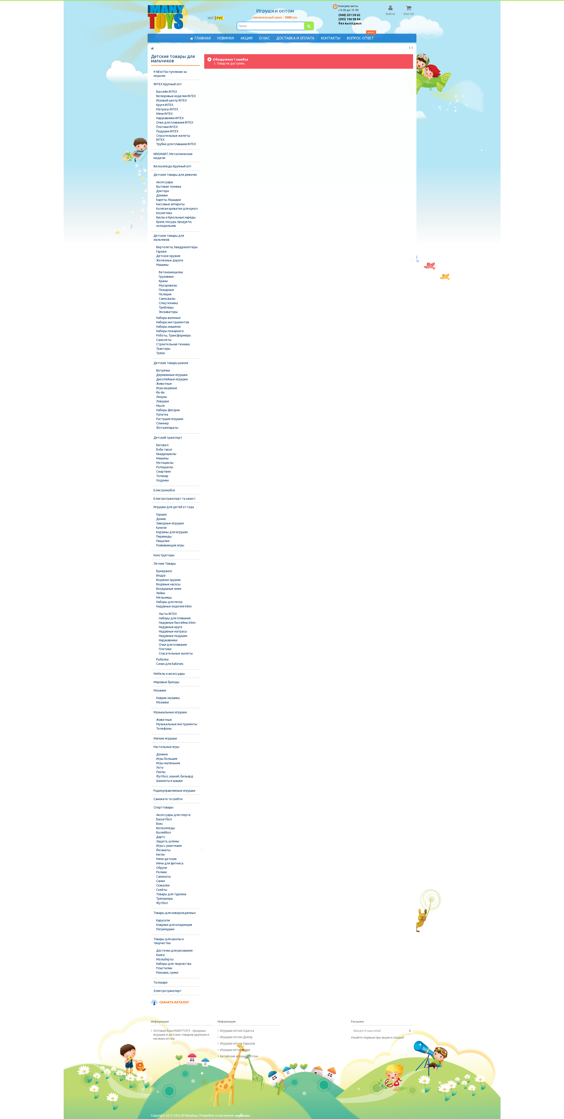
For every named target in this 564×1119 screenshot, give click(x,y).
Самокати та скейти (168, 799)
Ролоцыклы (164, 467)
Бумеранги (164, 571)
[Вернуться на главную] (152, 48)
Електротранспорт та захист (175, 498)
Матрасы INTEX (167, 109)
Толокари (160, 982)
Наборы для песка (169, 602)
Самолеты (163, 340)
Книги (160, 955)
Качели (161, 527)
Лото (159, 767)
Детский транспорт (168, 437)
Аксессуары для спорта (173, 815)
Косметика (164, 213)
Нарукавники (168, 640)
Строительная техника (173, 344)
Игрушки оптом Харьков (237, 1043)
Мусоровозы (168, 285)
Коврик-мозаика (168, 698)
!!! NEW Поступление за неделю (170, 74)
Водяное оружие (168, 580)
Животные (164, 383)
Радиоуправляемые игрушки (174, 790)
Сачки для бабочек (169, 664)
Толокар (162, 476)
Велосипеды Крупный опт (172, 166)
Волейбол (163, 832)
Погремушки (165, 929)
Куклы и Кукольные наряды (176, 217)
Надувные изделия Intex (174, 606)
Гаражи (161, 251)
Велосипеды (165, 828)
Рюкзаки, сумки (167, 972)
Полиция (165, 294)
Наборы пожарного (170, 331)
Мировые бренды (166, 682)
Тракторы (163, 348)
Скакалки (163, 885)
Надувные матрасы (173, 631)
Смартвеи (163, 471)
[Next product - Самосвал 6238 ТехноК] (412, 47)
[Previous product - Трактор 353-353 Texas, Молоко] (409, 47)
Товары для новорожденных (175, 913)
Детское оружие (168, 256)
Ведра (160, 575)
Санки (160, 881)
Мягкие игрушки (165, 738)
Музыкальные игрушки (170, 712)
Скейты (161, 890)
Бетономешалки (171, 272)
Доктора (162, 191)
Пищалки (162, 541)
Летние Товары (165, 563)
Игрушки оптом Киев (235, 1050)
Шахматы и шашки (169, 780)
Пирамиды (164, 536)
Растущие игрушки (169, 419)
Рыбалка (162, 659)
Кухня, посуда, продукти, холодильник (174, 223)
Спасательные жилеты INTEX (173, 137)
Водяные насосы (168, 584)
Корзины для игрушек (172, 532)
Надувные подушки (173, 636)
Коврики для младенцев (174, 925)
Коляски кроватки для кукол (177, 208)
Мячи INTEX (164, 113)
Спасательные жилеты (176, 653)
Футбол (162, 903)
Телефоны (164, 728)
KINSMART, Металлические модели (173, 156)
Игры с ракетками (169, 845)
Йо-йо (160, 392)
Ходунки (162, 480)
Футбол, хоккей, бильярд (174, 776)
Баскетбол (164, 819)
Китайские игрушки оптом (239, 1056)
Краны (163, 281)
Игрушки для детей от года (174, 507)
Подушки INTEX (167, 131)
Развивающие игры (170, 545)
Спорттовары (163, 807)
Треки (160, 353)
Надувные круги (170, 627)
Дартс (160, 837)
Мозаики (160, 690)
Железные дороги (169, 260)
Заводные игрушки (170, 523)
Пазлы (160, 772)
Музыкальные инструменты (176, 724)
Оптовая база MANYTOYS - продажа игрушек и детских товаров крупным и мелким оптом (181, 1034)
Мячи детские (166, 859)
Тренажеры (164, 898)
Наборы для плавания (175, 618)
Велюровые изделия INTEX (176, 96)
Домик (161, 519)
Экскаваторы (168, 312)
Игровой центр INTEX (171, 100)
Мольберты (165, 959)
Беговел (162, 445)
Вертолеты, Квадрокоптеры (177, 247)
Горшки (161, 514)
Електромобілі (164, 490)
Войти (390, 13)
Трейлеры (166, 307)
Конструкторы (164, 555)
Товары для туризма (171, 894)
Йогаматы (163, 850)
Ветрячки (163, 370)
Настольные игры (166, 747)
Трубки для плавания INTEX (176, 144)
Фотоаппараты (167, 427)
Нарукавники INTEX (170, 118)
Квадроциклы (166, 454)
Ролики (161, 872)
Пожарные (166, 290)
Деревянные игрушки (171, 375)
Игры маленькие (168, 763)
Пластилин (164, 968)
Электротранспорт (168, 991)
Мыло (160, 405)
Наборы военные (168, 318)
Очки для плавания (173, 644)
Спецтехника (168, 303)
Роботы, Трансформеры (173, 335)
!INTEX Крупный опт (168, 84)
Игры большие (166, 758)
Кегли (160, 854)
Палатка (162, 414)
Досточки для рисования (174, 950)
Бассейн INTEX (166, 91)
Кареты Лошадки (168, 200)
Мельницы (164, 597)
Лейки (160, 593)
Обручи (161, 867)
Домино (162, 754)
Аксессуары (164, 182)
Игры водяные (166, 388)
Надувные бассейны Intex (177, 622)
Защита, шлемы (167, 841)
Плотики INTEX (167, 127)
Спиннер (162, 423)
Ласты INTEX (168, 614)
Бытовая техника (168, 186)
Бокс (159, 823)
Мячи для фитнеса (169, 863)
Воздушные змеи (168, 588)
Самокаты (163, 876)
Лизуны (161, 397)
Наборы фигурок (168, 410)
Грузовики (166, 276)
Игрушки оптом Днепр (236, 1037)
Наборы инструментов (172, 322)
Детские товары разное (171, 363)
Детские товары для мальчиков (169, 237)
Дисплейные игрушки (172, 379)
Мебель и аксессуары (169, 673)
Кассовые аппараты (170, 204)
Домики (162, 195)
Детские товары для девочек (175, 174)
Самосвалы (167, 298)
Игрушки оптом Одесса (237, 1030)
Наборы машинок (168, 326)
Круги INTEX (164, 105)
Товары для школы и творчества (169, 941)
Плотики (165, 649)
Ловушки (162, 401)
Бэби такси (164, 449)
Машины (162, 264)
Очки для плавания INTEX (174, 122)
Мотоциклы (164, 462)
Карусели (163, 920)
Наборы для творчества (173, 963)
